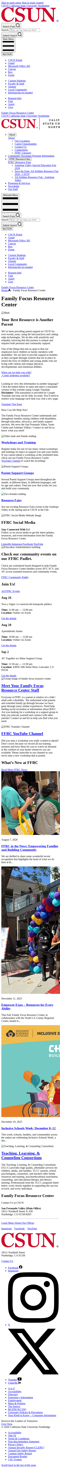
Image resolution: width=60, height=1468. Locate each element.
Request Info (15, 98)
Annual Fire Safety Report (22, 1450)
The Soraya (14, 1406)
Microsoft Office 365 (19, 66)
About (12, 135)
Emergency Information (20, 1397)
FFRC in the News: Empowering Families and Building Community (29, 848)
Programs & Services (19, 183)
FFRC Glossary (23, 152)
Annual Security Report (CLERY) (26, 1447)
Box (10, 72)
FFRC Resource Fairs (19, 159)
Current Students (17, 80)
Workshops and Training (18, 442)
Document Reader (17, 1456)
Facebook (28, 544)
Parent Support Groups (17, 473)
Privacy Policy (15, 1444)
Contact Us (20, 146)
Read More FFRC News (14, 769)
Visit (10, 101)
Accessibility (15, 1391)
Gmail (11, 63)
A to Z (11, 1388)
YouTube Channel (10, 460)
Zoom (11, 75)
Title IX (12, 1435)
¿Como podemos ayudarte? (15, 375)
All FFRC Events (10, 591)
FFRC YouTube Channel (22, 733)
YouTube (38, 544)
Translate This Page (11, 404)
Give (10, 107)
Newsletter (13, 186)
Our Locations (22, 140)
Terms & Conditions (18, 1438)
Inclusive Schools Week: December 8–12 (28, 1128)
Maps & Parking (16, 1403)
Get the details (8, 618)
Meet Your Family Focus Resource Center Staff (22, 687)
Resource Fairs (11, 500)
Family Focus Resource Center (17, 112)
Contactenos (21, 149)
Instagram (17, 544)
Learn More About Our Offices (17, 1223)
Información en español (20, 92)
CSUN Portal (15, 60)
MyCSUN (7, 54)
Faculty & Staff (16, 83)
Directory (13, 1394)
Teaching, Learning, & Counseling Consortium (21, 1155)
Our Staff (13, 189)
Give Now (6, 1424)
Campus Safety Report (20, 1453)
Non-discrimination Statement (23, 1441)
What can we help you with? (16, 372)
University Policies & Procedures (25, 1412)
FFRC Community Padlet (14, 577)
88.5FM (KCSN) (17, 1409)
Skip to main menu (11, 2)
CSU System (15, 1459)
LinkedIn (6, 544)
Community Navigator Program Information (31, 155)
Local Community (17, 89)
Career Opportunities (26, 143)
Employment (15, 1400)
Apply (11, 104)
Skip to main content (33, 2)
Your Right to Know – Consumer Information (32, 1415)
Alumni (12, 86)
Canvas (12, 69)
